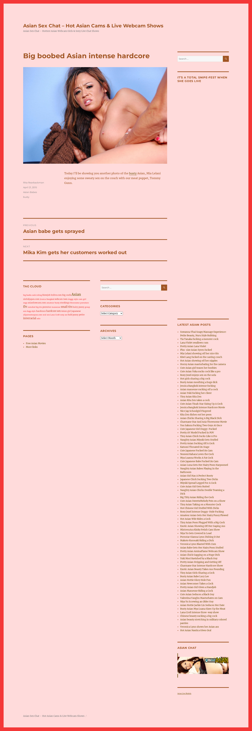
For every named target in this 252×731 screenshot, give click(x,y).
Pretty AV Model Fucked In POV (197, 432)
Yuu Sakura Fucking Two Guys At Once (201, 425)
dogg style (31, 311)
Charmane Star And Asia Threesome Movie (203, 421)
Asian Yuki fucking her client (196, 393)
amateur (50, 303)
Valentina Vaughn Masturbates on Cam (201, 598)
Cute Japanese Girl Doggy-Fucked (198, 429)
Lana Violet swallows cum (194, 342)
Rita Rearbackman (33, 182)
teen (65, 299)
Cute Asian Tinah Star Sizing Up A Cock (201, 403)
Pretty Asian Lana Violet (193, 346)
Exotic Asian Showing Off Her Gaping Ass (202, 526)
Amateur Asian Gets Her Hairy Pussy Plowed (204, 515)
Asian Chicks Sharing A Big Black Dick (201, 418)
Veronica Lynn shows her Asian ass (199, 626)
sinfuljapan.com (31, 299)
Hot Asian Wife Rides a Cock (195, 518)
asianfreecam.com (37, 303)
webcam (59, 299)
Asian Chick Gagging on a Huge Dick (200, 554)
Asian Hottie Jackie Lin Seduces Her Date (202, 605)
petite (82, 315)
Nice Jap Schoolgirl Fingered (195, 411)
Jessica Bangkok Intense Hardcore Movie (202, 407)
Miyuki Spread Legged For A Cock (198, 483)
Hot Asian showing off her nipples (199, 360)
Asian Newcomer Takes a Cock (196, 583)
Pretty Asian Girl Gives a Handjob (198, 587)
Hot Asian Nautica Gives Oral (195, 630)
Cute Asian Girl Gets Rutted (194, 486)
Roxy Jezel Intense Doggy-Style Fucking (202, 511)
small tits (66, 306)
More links (32, 347)
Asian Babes (30, 192)
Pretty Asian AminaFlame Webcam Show (202, 551)
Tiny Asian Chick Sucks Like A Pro (198, 436)
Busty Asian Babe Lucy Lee (194, 576)
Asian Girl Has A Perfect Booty (196, 475)
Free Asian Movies (36, 343)
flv (25, 307)
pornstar (47, 307)
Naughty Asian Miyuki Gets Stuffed (199, 439)
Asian (76, 294)
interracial (29, 318)
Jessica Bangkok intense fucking (198, 385)
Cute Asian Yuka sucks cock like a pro (200, 371)
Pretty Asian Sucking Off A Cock (197, 443)
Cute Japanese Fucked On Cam (196, 450)
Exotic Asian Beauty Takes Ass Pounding (202, 569)
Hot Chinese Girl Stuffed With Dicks (199, 508)
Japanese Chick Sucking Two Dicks (199, 479)
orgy (25, 303)
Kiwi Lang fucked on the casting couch (201, 357)
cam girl (82, 299)
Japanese (76, 311)
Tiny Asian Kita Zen (190, 396)
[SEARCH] (164, 288)
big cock (66, 295)
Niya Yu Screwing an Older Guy (196, 601)
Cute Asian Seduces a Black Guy (197, 594)
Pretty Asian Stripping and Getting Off (200, 562)
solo (38, 318)
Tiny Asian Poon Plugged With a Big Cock (202, 522)
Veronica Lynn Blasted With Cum (198, 544)
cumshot (31, 307)
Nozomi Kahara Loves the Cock (197, 454)
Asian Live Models (184, 693)
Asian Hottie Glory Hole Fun (195, 580)
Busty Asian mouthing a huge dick (198, 382)
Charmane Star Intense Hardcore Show (201, 565)
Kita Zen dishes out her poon (196, 414)
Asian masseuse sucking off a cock (199, 389)
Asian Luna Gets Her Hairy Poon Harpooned (204, 465)
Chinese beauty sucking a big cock (198, 616)
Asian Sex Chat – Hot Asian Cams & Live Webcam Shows (93, 26)
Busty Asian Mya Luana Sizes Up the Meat (202, 608)
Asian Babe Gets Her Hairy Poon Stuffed (201, 547)
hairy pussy (78, 307)
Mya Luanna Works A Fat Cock (196, 457)
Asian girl (66, 311)
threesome (75, 303)
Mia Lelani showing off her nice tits (199, 353)
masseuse (56, 307)
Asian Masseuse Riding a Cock (196, 590)
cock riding (37, 295)
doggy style (73, 299)
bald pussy (73, 315)
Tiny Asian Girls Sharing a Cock (197, 572)
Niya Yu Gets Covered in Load (196, 533)
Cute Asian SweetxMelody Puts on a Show (202, 500)
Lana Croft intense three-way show (199, 612)
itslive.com (56, 295)
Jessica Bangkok (47, 299)
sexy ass (63, 315)
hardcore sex (53, 311)
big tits (39, 307)
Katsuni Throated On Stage (194, 447)
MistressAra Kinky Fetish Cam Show (200, 529)
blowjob (46, 295)
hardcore (41, 311)
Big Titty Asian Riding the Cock (197, 497)
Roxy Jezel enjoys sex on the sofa (198, 375)
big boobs (27, 295)
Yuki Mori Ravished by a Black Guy (198, 558)
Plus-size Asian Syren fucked (196, 349)
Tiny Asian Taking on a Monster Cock (200, 504)
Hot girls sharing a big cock (195, 378)
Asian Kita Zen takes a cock (195, 400)
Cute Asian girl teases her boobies (198, 367)
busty (133, 173)
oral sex (46, 315)
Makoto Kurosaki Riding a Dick (197, 540)
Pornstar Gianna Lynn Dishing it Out (200, 536)
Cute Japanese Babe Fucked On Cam (199, 461)
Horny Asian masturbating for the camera (203, 364)
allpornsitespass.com (32, 315)
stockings (65, 303)
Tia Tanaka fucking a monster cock (199, 339)
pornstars (84, 303)
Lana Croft (55, 315)
